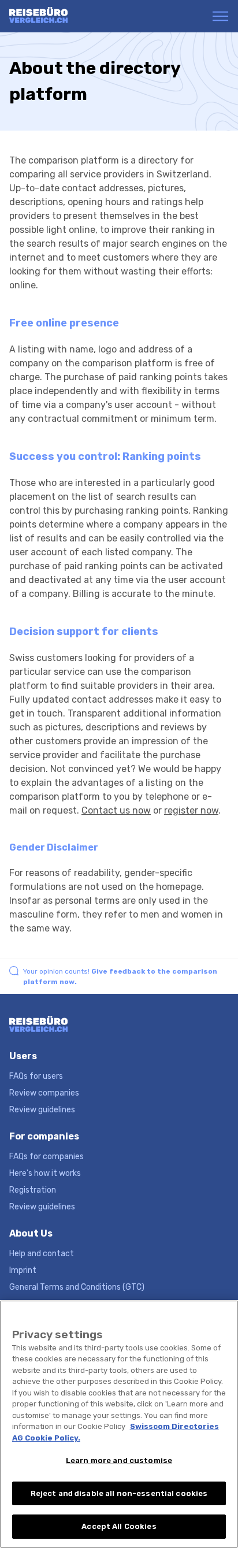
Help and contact (41, 1254)
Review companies (44, 1093)
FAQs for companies (46, 1156)
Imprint (22, 1270)
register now (191, 810)
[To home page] (54, 16)
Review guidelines (42, 1110)
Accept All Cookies (118, 1526)
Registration (32, 1190)
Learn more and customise (119, 1460)
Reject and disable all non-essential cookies (119, 1493)
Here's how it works (45, 1173)
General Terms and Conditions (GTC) (76, 1287)
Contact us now (116, 810)
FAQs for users (36, 1076)
